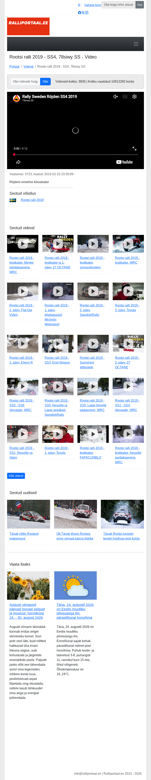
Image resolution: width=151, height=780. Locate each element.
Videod (28, 66)
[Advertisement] (75, 738)
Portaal (14, 66)
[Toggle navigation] (136, 44)
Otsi (139, 4)
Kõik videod (16, 475)
